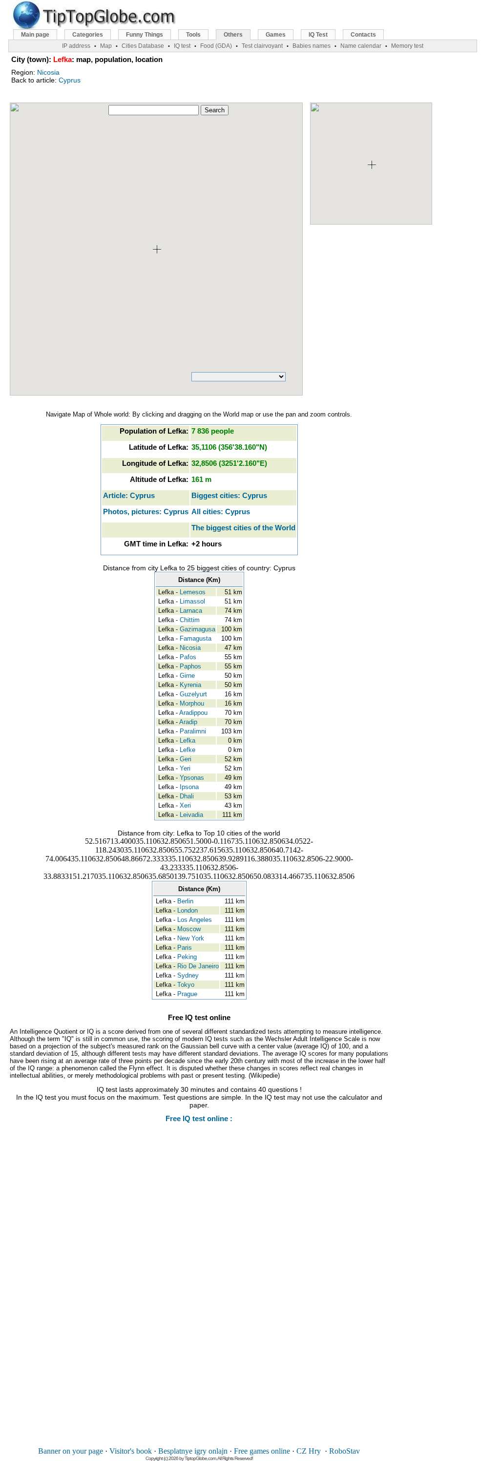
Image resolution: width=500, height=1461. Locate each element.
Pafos (188, 657)
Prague (187, 994)
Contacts (363, 34)
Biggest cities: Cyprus (229, 495)
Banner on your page (70, 1451)
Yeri (185, 768)
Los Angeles (194, 919)
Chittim (190, 620)
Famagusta (195, 638)
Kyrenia (190, 685)
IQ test (182, 45)
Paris (184, 947)
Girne (187, 675)
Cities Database (143, 45)
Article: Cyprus (129, 495)
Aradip (188, 722)
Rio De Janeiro (198, 966)
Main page (35, 34)
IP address (76, 45)
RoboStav (344, 1451)
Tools (193, 34)
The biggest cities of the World (243, 527)
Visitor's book (130, 1451)
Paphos (190, 666)
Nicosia (48, 72)
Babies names (311, 45)
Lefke (187, 749)
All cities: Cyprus (220, 511)
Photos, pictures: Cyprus (145, 511)
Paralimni (193, 731)
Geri (185, 759)
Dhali (187, 796)
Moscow (189, 929)
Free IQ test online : (199, 1118)
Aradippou (193, 712)
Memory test (407, 45)
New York (190, 938)
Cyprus (70, 80)
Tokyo (185, 984)
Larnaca (191, 610)
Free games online (262, 1451)
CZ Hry (308, 1451)
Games (276, 34)
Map (106, 45)
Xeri (185, 805)
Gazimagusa (197, 629)
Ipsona (189, 787)
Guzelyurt (193, 694)
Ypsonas (192, 777)
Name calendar (360, 45)
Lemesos (193, 592)
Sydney (188, 975)
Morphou (192, 703)
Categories (87, 34)
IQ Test (318, 34)
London (187, 910)
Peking (187, 956)
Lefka (187, 740)
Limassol (192, 601)
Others (233, 34)
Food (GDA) (216, 45)
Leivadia (191, 814)
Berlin (185, 901)
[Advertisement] (199, 1291)
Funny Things (144, 34)
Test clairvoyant (262, 45)
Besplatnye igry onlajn (193, 1451)
